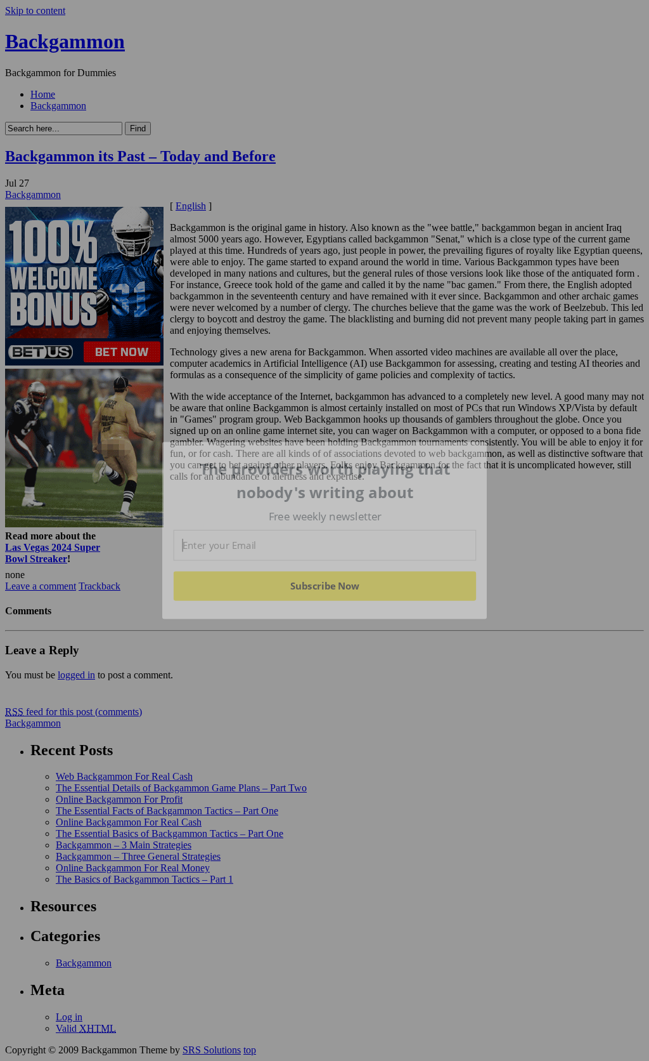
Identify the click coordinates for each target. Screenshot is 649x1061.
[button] (325, 481)
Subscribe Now (324, 586)
